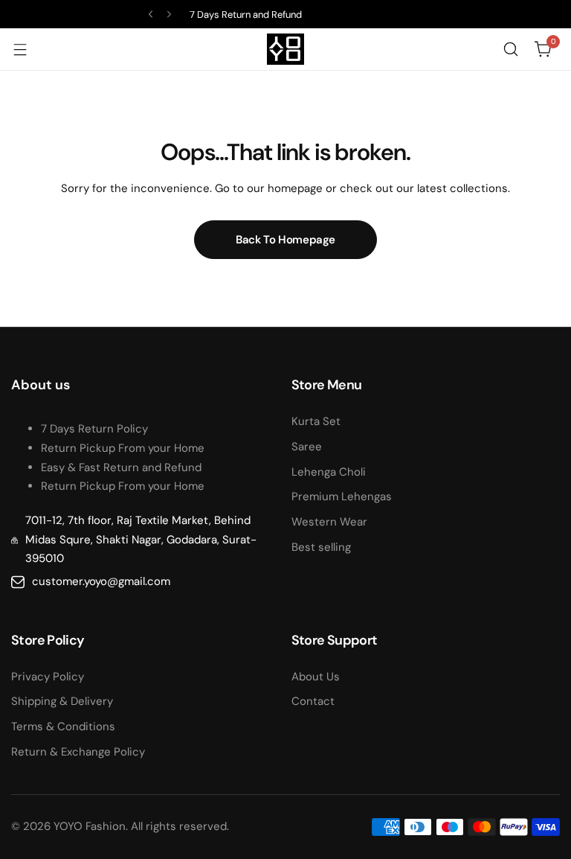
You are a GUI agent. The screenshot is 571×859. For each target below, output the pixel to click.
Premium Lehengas (341, 496)
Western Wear (329, 521)
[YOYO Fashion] (285, 49)
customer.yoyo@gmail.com (101, 581)
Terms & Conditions (63, 726)
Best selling (321, 547)
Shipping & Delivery (62, 701)
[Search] (510, 49)
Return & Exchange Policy (78, 751)
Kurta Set (316, 421)
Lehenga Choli (328, 471)
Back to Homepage (285, 239)
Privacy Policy (47, 676)
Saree (306, 446)
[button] (150, 14)
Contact (313, 701)
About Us (315, 676)
